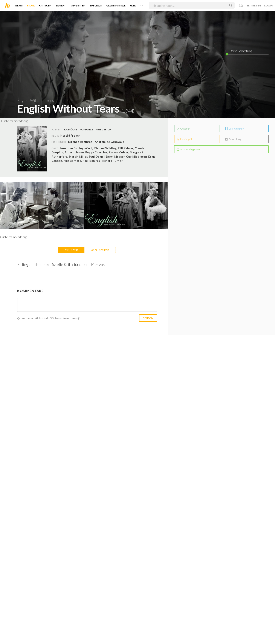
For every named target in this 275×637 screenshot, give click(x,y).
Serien (60, 5)
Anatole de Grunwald (109, 142)
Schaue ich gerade (190, 149)
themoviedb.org (19, 121)
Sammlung (234, 139)
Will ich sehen (236, 128)
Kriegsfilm (103, 129)
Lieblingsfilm (187, 139)
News (19, 5)
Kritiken (45, 5)
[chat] (241, 5)
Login (268, 5)
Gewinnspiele (116, 5)
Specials (96, 5)
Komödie (70, 129)
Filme (31, 5)
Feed (133, 5)
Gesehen (185, 128)
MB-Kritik (71, 250)
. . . (142, 4)
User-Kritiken (100, 250)
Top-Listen (77, 5)
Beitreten (254, 5)
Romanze (86, 129)
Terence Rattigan (79, 142)
